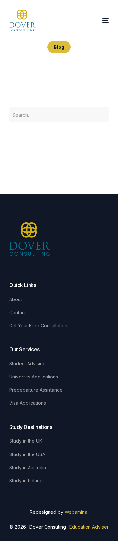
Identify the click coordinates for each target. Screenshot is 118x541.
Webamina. (76, 512)
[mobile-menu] (105, 21)
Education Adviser (88, 527)
